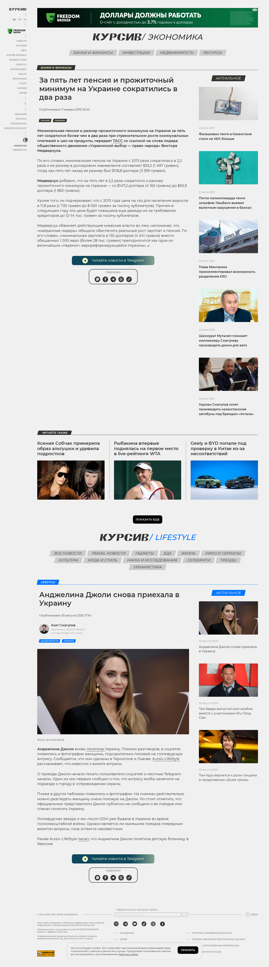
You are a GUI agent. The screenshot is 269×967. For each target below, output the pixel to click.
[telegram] (125, 924)
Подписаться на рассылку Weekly (137, 910)
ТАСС (118, 141)
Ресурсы (212, 53)
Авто (24, 50)
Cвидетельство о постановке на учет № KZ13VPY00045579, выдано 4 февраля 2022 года (68, 930)
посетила (96, 749)
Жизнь (188, 553)
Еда (167, 553)
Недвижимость (176, 53)
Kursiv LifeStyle (166, 759)
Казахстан (20, 145)
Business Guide (18, 60)
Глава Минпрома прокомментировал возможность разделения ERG (227, 271)
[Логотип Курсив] (18, 9)
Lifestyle (21, 64)
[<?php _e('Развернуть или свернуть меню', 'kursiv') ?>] (25, 140)
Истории (21, 45)
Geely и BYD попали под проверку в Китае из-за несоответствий (218, 448)
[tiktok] (144, 924)
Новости (21, 41)
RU (14, 19)
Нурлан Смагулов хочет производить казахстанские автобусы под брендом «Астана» (226, 409)
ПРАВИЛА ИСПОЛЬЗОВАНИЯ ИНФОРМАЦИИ (215, 946)
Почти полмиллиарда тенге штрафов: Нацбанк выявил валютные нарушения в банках (225, 202)
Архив (23, 93)
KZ (25, 19)
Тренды (228, 560)
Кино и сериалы (223, 553)
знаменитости (49, 641)
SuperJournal (18, 69)
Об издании (127, 933)
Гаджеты (145, 553)
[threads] (153, 924)
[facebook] (162, 924)
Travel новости (108, 553)
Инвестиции (136, 53)
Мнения (22, 88)
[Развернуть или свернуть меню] (25, 103)
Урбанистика (147, 567)
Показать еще (148, 519)
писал (83, 839)
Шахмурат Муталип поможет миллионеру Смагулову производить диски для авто (223, 340)
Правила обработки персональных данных (218, 939)
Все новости (68, 553)
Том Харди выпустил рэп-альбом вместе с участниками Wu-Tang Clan (226, 713)
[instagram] (116, 924)
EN (19, 19)
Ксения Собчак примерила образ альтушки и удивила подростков (68, 448)
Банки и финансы (93, 53)
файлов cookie (128, 954)
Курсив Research (16, 55)
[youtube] (134, 924)
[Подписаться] (185, 915)
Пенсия (45, 120)
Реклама (21, 119)
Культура (68, 560)
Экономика (20, 79)
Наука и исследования (152, 560)
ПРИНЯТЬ (188, 950)
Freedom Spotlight (15, 128)
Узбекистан (20, 150)
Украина (59, 120)
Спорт (23, 83)
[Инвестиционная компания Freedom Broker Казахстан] (16, 31)
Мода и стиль (102, 560)
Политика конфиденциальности (212, 933)
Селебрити (199, 560)
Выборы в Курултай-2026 (206, 952)
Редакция (21, 114)
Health (23, 74)
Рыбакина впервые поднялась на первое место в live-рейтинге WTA (146, 448)
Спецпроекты (18, 123)
